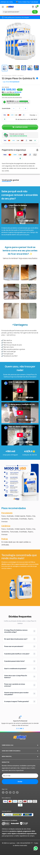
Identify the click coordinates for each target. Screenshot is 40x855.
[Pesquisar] (35, 11)
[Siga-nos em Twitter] (6, 792)
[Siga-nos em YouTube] (13, 792)
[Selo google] (24, 823)
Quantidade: (6, 108)
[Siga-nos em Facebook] (3, 792)
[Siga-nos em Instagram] (10, 792)
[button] (36, 6)
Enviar (20, 782)
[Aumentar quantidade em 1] (25, 108)
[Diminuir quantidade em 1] (14, 108)
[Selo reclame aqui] (15, 823)
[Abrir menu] (3, 7)
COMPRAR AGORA (21, 127)
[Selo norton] (6, 823)
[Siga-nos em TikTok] (17, 792)
